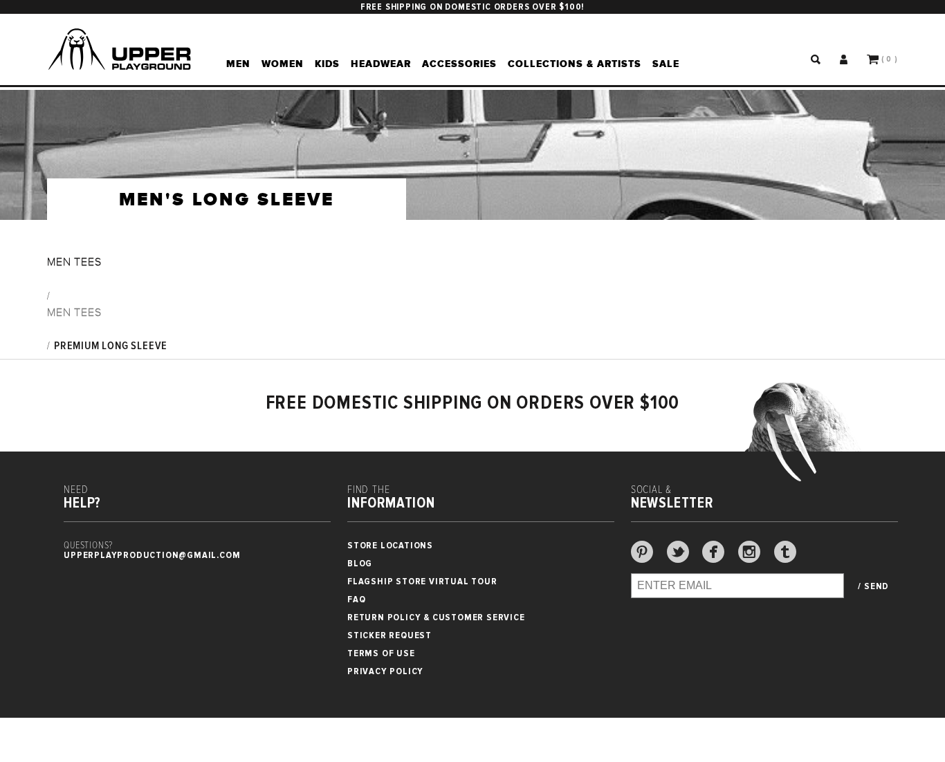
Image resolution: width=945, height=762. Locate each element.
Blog (359, 563)
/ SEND (873, 586)
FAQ (356, 599)
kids (327, 63)
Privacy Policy (385, 671)
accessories (459, 63)
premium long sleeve (110, 346)
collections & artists (574, 63)
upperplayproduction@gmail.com (152, 555)
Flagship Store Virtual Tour (422, 581)
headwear (381, 63)
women (283, 63)
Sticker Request (389, 635)
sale (665, 63)
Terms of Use (381, 653)
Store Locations (390, 545)
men (238, 63)
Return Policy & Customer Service (436, 617)
